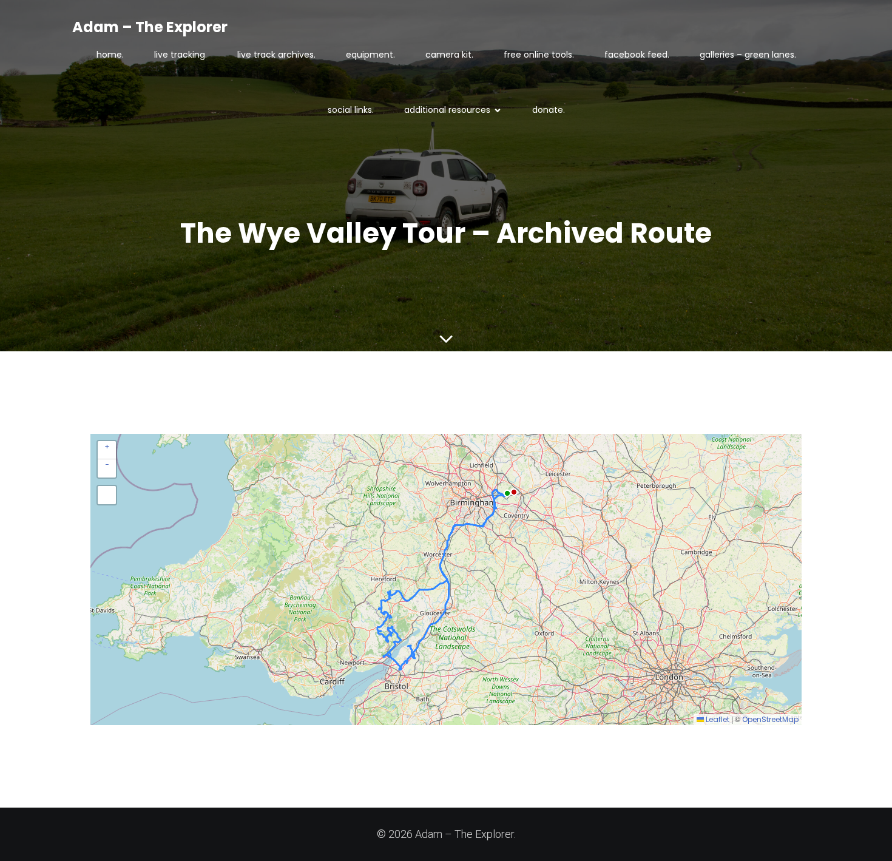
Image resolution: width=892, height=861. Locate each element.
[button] (107, 450)
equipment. (370, 55)
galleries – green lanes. (748, 55)
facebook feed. (636, 55)
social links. (351, 110)
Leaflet (716, 719)
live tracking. (180, 55)
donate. (548, 110)
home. (110, 55)
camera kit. (449, 55)
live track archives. (276, 55)
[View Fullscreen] (107, 495)
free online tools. (539, 55)
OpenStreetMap (770, 719)
